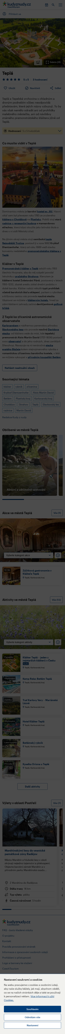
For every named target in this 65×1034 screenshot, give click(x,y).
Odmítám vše (32, 1017)
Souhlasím (32, 1009)
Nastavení (32, 1025)
